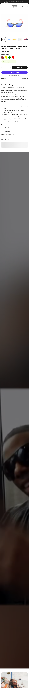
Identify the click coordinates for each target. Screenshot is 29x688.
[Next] (27, 1)
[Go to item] (3, 39)
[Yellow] (6, 57)
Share (4, 78)
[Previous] (2, 1)
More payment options (14, 75)
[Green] (9, 57)
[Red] (13, 57)
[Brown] (2, 57)
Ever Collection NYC (6, 44)
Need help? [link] (25, 78)
